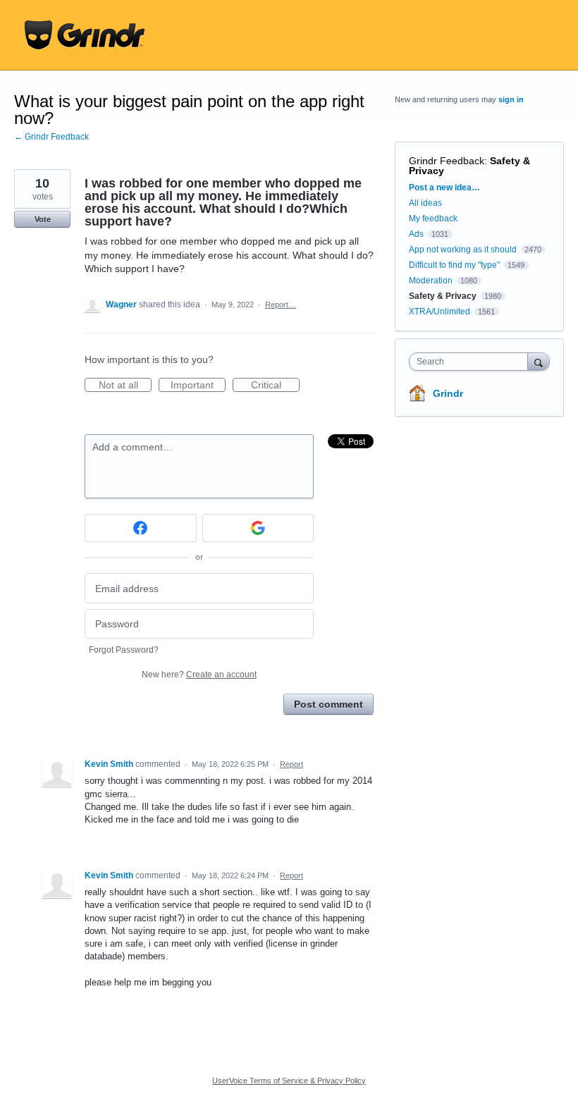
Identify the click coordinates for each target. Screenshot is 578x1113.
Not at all (125, 385)
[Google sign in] (258, 528)
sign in (511, 99)
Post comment (328, 704)
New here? (199, 675)
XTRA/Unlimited (439, 311)
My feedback (433, 218)
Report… (280, 304)
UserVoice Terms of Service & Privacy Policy (289, 1080)
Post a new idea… (444, 187)
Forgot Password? (124, 650)
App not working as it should (463, 249)
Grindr (448, 393)
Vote (43, 219)
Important (198, 385)
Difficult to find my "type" (454, 265)
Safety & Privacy (444, 296)
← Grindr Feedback (51, 137)
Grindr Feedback (446, 160)
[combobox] (471, 362)
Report (291, 764)
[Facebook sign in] (141, 528)
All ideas (425, 203)
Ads (416, 234)
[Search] (538, 361)
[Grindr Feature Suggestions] (84, 35)
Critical (275, 385)
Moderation (432, 280)
